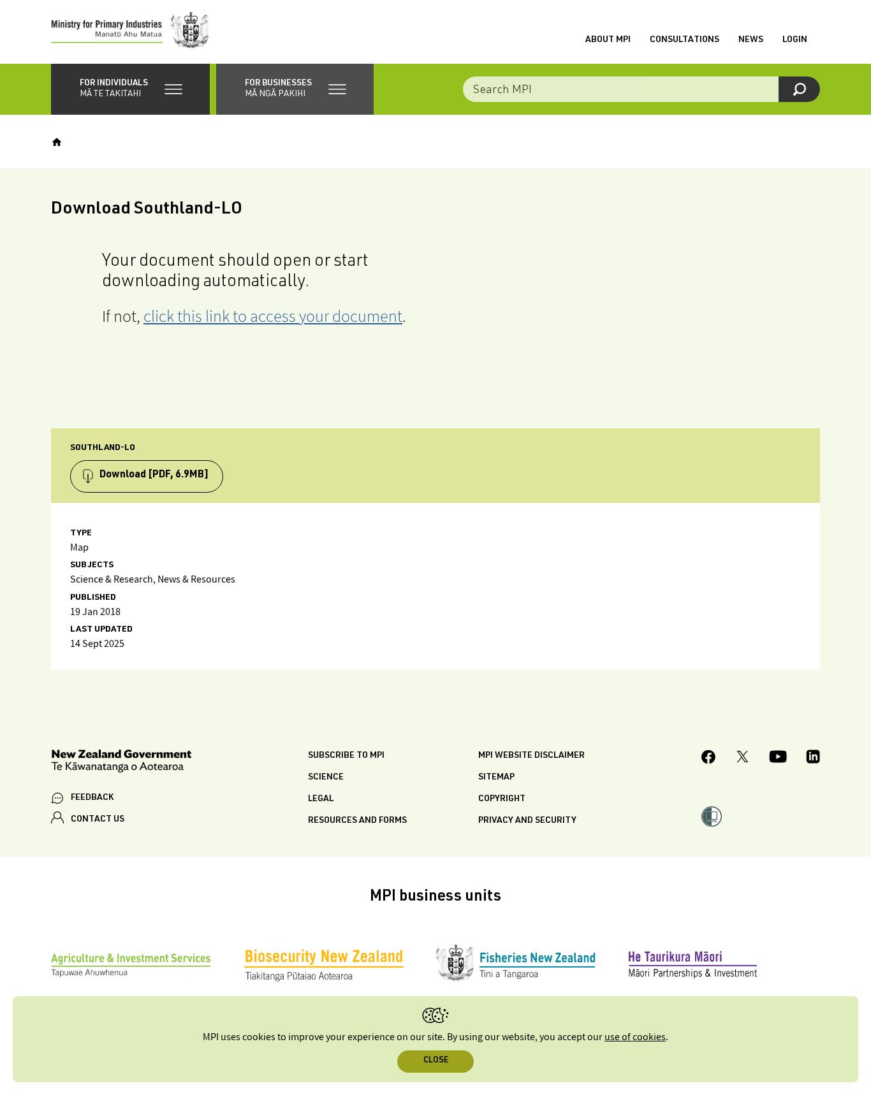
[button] (130, 89)
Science (326, 777)
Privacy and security (527, 820)
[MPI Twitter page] (742, 758)
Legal (320, 799)
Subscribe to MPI (346, 755)
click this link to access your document (272, 315)
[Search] (799, 89)
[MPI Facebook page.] (708, 759)
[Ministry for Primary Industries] (130, 31)
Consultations (684, 40)
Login (794, 40)
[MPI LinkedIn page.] (813, 758)
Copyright (501, 799)
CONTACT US (97, 819)
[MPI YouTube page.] (778, 758)
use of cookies (635, 1037)
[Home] (56, 142)
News (750, 40)
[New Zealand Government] (121, 763)
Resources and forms (357, 820)
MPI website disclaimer (531, 755)
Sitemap (496, 777)
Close (435, 1061)
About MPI (608, 40)
